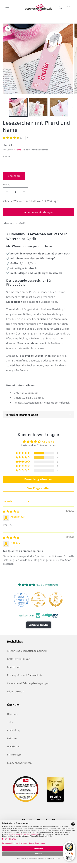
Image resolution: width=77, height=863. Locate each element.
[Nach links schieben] (4, 108)
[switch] (69, 858)
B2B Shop (12, 738)
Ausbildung (13, 730)
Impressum (13, 667)
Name (6, 156)
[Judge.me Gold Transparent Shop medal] (38, 599)
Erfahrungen (14, 754)
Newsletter (13, 746)
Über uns (12, 714)
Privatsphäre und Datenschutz (24, 675)
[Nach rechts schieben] (73, 108)
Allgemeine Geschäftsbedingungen (27, 650)
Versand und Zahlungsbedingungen (28, 683)
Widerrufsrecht (15, 691)
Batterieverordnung (18, 659)
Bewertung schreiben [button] (38, 479)
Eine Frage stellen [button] (38, 488)
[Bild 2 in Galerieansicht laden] (38, 107)
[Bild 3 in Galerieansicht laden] (58, 107)
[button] (7, 8)
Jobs (10, 722)
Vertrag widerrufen (38, 624)
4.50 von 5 (48, 441)
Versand (18, 150)
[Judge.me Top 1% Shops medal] (56, 599)
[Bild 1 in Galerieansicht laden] (18, 107)
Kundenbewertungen (19, 762)
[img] (11, 511)
